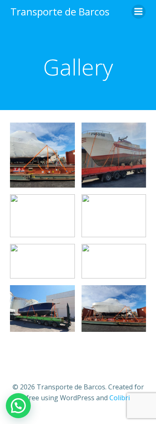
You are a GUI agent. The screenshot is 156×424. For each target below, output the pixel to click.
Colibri (119, 397)
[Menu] (138, 12)
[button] (18, 405)
